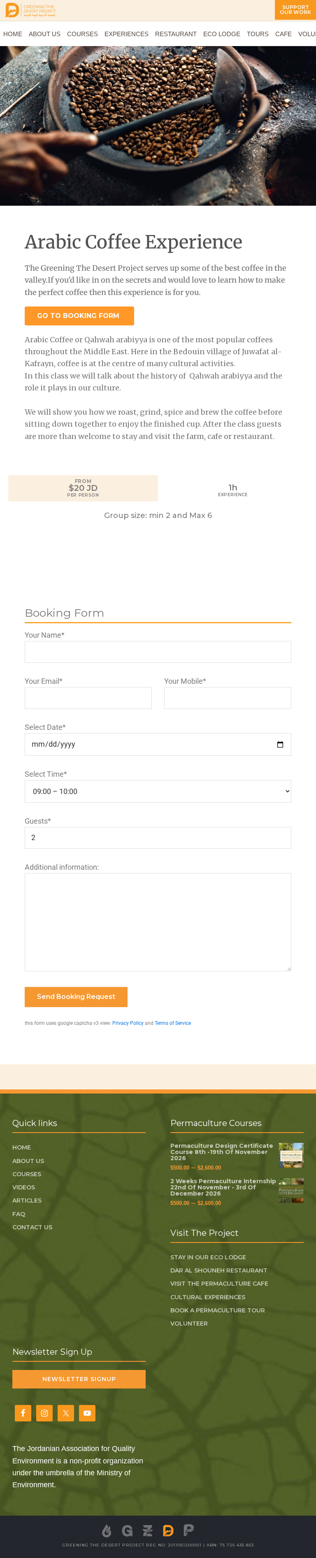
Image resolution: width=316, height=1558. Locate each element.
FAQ (18, 1214)
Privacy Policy (128, 1023)
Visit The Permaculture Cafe (219, 1283)
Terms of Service (173, 1023)
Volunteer (189, 1323)
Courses (26, 1174)
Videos (23, 1187)
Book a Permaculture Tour (217, 1310)
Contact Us (32, 1227)
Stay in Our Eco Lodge (208, 1257)
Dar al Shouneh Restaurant (218, 1270)
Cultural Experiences (207, 1297)
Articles (27, 1200)
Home (21, 1147)
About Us (28, 1161)
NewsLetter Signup (79, 1379)
